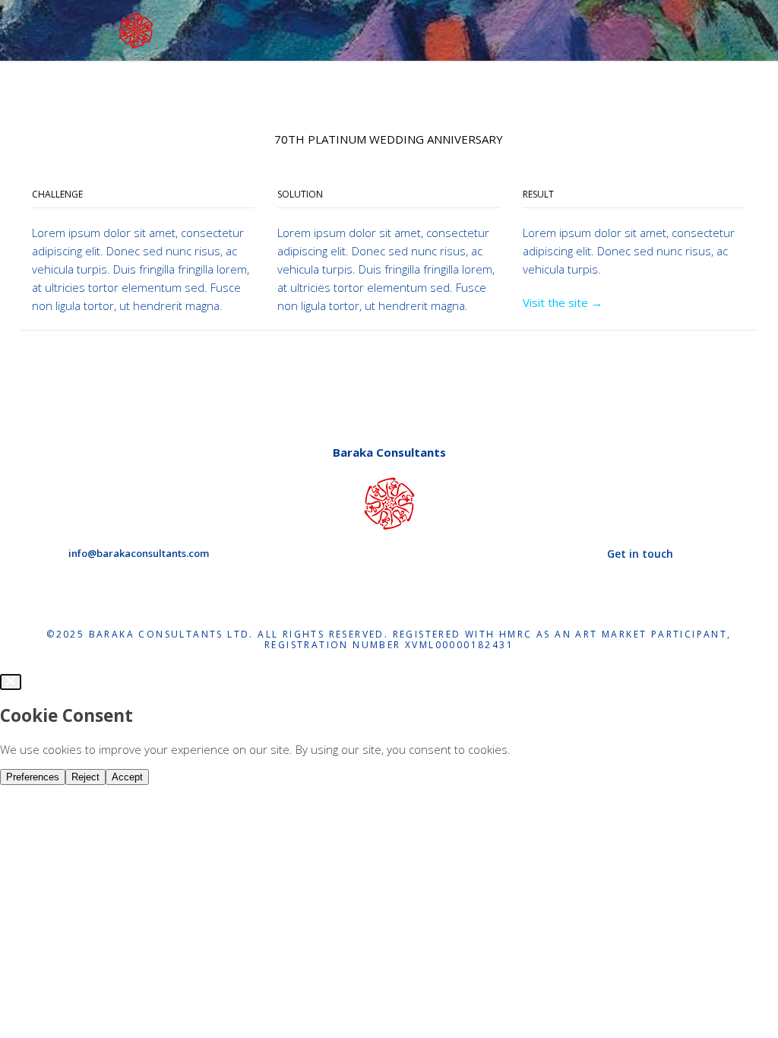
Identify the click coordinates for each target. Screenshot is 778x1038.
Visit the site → (562, 302)
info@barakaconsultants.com (138, 553)
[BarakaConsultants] (136, 28)
